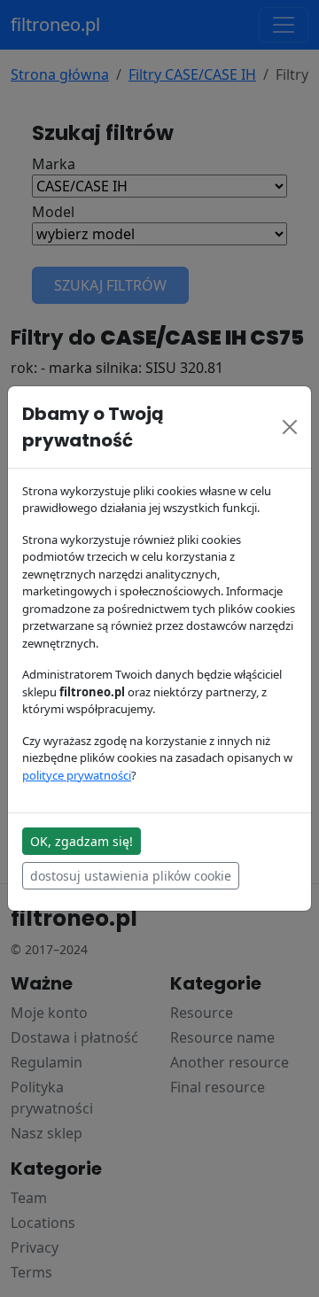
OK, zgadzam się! (81, 841)
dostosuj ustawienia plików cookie (130, 875)
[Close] (290, 427)
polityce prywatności (76, 775)
